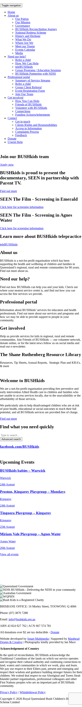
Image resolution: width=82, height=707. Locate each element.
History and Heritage (27, 36)
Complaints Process (27, 131)
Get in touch (22, 121)
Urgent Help (15, 142)
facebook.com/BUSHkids (19, 447)
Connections (22, 111)
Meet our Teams (25, 46)
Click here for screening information (21, 207)
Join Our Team (24, 94)
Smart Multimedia (38, 638)
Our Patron (22, 19)
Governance (22, 25)
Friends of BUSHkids (28, 104)
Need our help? (17, 56)
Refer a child (23, 60)
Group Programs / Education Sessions (38, 70)
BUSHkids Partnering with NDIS (35, 73)
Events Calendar (25, 49)
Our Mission (22, 22)
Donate (12, 138)
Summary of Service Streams (32, 80)
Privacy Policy (9, 692)
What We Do (23, 39)
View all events (9, 554)
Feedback (21, 135)
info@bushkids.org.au (22, 619)
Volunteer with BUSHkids (31, 107)
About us (13, 15)
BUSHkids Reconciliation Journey (36, 29)
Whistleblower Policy (33, 692)
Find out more (8, 191)
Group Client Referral (28, 87)
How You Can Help (27, 101)
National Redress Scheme (30, 32)
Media (19, 53)
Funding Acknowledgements (32, 114)
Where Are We (24, 42)
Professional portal (19, 77)
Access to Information (28, 128)
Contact (12, 118)
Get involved (15, 97)
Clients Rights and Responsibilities (36, 125)
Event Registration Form (30, 90)
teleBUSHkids (24, 66)
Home (11, 12)
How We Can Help (27, 63)
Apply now (7, 164)
